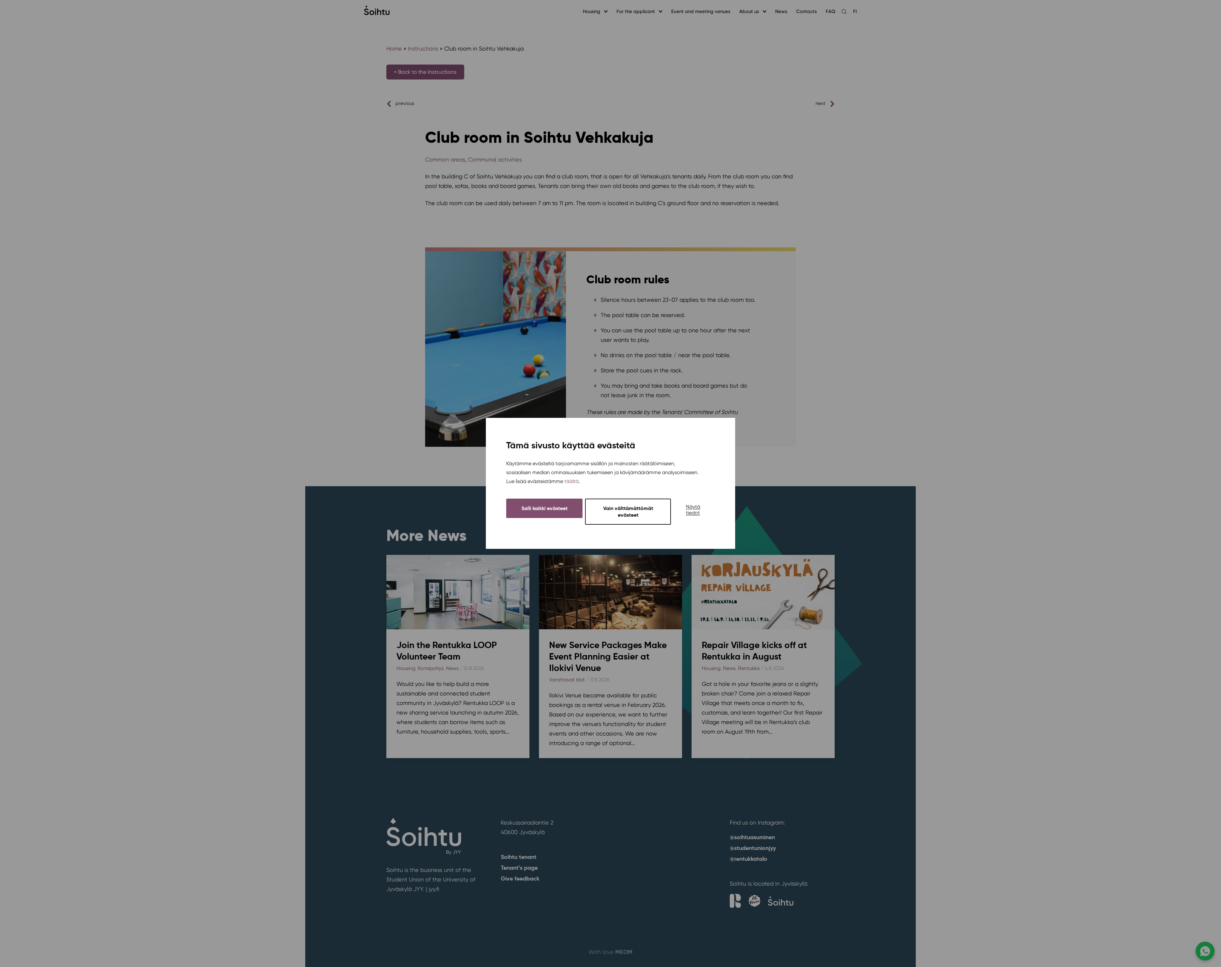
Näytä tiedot (693, 510)
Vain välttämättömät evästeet (628, 512)
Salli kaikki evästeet (544, 508)
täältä (571, 482)
